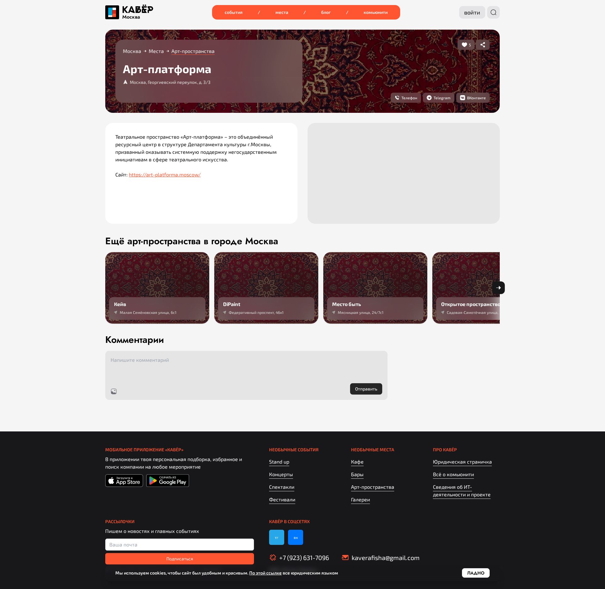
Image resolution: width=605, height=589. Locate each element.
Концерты (281, 474)
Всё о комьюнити (453, 474)
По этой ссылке (265, 572)
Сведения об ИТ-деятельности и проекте (462, 490)
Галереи (360, 499)
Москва (131, 17)
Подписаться (179, 558)
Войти (472, 12)
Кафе (357, 462)
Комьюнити (376, 12)
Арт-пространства (372, 487)
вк (296, 537)
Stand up (279, 462)
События (234, 12)
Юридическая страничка (462, 462)
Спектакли (281, 487)
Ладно (475, 573)
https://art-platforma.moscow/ (165, 174)
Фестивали (282, 499)
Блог (326, 12)
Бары (357, 474)
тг (277, 537)
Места (281, 12)
